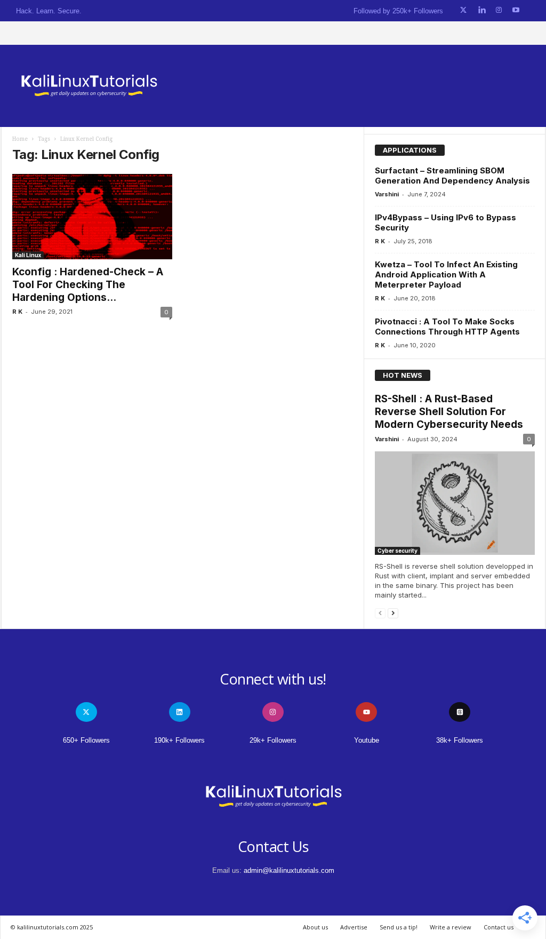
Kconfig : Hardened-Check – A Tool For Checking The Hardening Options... (87, 285)
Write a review (450, 927)
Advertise (353, 927)
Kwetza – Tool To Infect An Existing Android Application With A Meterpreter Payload (446, 274)
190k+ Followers (179, 740)
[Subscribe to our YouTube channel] (515, 10)
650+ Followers (86, 740)
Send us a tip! (398, 927)
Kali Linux (28, 255)
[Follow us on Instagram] (499, 10)
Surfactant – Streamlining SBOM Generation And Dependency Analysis (452, 175)
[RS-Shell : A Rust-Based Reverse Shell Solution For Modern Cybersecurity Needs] (455, 503)
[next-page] (393, 612)
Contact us (498, 927)
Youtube (366, 740)
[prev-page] (380, 612)
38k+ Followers (459, 740)
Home (20, 139)
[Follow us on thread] (459, 712)
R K (17, 311)
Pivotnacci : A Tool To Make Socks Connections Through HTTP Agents (447, 326)
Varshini (387, 194)
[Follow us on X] (463, 10)
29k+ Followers (273, 740)
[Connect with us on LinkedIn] (481, 10)
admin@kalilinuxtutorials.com (289, 870)
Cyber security (397, 550)
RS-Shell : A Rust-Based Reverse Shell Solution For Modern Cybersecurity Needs (449, 412)
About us (315, 927)
